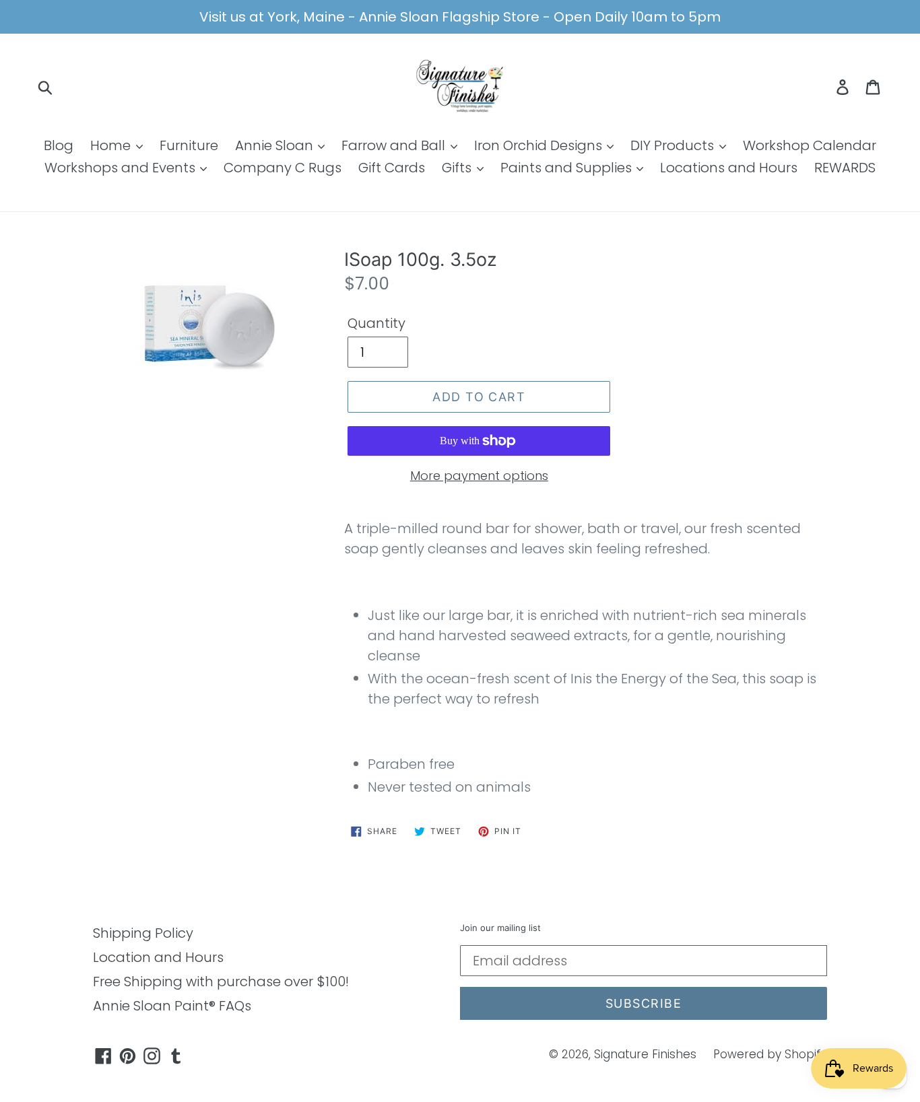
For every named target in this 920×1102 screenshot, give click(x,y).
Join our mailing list (500, 928)
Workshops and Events (121, 167)
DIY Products (673, 145)
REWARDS (845, 167)
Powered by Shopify (770, 1054)
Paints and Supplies (567, 167)
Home (112, 145)
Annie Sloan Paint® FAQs (172, 1005)
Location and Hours (158, 957)
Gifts (458, 167)
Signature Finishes (645, 1054)
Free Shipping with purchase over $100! (221, 981)
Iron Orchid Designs (539, 145)
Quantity (376, 323)
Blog (58, 145)
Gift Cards (391, 167)
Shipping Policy (143, 933)
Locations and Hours (728, 167)
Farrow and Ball (395, 145)
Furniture (189, 145)
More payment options (479, 475)
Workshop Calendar (809, 145)
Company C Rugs (282, 167)
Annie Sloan (276, 145)
